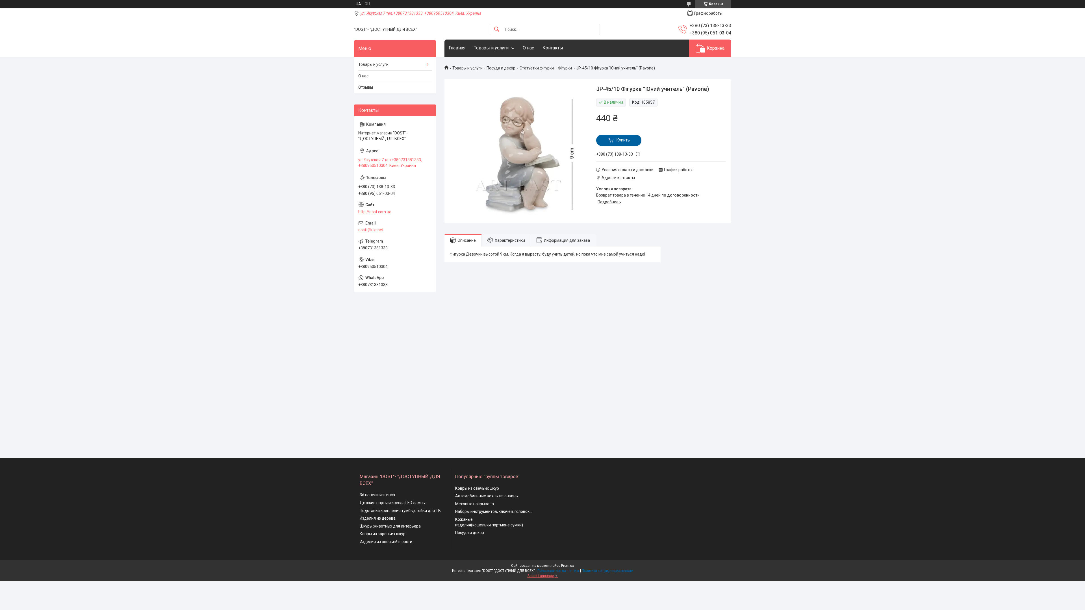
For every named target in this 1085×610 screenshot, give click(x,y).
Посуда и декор (501, 68)
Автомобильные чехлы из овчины (486, 496)
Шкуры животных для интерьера (390, 526)
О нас (528, 48)
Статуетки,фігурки (537, 68)
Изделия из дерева (378, 518)
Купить (623, 140)
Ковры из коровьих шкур (382, 533)
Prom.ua (567, 566)
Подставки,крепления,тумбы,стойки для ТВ (400, 510)
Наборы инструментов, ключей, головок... (493, 511)
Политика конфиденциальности (607, 571)
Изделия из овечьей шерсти (386, 541)
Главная (457, 48)
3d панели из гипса (377, 495)
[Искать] (497, 29)
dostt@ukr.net (370, 230)
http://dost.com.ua (374, 212)
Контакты (552, 48)
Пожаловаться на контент (558, 571)
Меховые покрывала (474, 504)
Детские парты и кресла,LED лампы (393, 502)
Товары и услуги (491, 48)
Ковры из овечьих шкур (477, 488)
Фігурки (565, 68)
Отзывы (365, 87)
